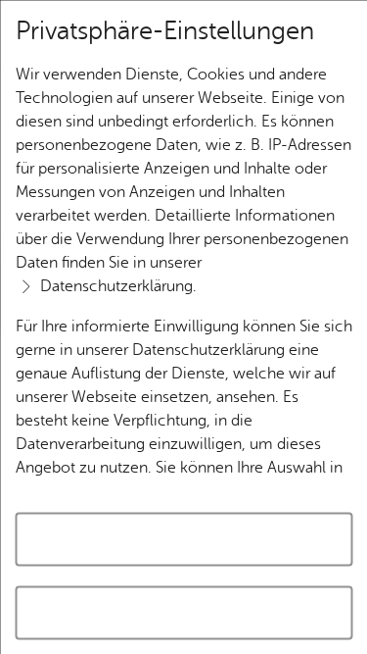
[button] (183, 612)
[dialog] (183, 327)
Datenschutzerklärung (115, 285)
